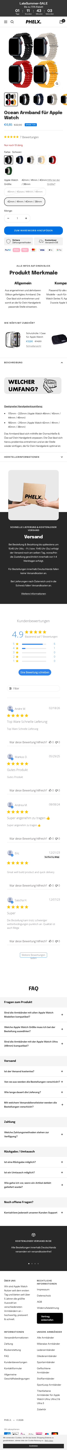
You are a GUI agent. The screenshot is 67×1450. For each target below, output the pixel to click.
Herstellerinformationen (21, 457)
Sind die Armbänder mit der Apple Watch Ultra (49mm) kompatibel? (31, 1043)
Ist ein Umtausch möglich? (19, 1172)
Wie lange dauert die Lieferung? (22, 1092)
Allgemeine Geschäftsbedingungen (17, 1376)
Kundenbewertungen (15, 1362)
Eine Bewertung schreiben (35, 672)
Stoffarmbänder (45, 1378)
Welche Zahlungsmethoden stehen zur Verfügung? (26, 1134)
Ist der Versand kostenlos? (19, 1071)
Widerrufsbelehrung (48, 1307)
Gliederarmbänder (47, 1356)
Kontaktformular (13, 1368)
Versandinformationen (16, 1337)
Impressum (43, 1289)
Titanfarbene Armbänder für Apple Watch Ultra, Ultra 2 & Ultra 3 (48, 1397)
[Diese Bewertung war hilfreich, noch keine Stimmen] (50, 742)
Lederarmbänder (46, 1349)
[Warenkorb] (61, 21)
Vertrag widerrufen (47, 1318)
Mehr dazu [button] (49, 1440)
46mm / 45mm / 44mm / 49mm (25, 191)
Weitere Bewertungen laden (33, 955)
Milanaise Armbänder (48, 1343)
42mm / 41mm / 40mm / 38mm (24, 201)
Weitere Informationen (33, 593)
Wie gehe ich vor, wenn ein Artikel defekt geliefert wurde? (27, 1185)
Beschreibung (13, 362)
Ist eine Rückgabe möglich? (20, 1162)
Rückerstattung (12, 1349)
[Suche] (12, 21)
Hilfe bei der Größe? (53, 182)
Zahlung (8, 1343)
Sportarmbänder (46, 1362)
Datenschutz (44, 1295)
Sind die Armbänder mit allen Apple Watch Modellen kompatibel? (28, 1014)
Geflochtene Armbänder (44, 1370)
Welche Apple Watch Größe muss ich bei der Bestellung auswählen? (29, 1029)
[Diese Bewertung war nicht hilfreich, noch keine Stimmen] (56, 742)
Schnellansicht (33, 346)
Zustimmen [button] (33, 1446)
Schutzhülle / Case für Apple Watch (36, 335)
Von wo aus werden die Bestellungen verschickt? (32, 1081)
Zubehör (41, 1409)
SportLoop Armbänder (49, 1384)
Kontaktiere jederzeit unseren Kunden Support (30, 1212)
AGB (39, 1301)
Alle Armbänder (45, 1337)
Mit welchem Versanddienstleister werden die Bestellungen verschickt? (30, 1104)
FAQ (6, 1356)
